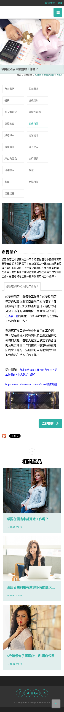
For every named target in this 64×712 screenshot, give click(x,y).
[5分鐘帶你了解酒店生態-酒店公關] (32, 627)
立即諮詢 (48, 423)
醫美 (6, 100)
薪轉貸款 (34, 88)
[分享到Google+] (36, 693)
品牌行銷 (34, 181)
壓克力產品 (10, 158)
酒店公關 (13, 316)
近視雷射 (34, 100)
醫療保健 (9, 146)
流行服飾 (34, 158)
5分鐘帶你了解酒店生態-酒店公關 (31, 656)
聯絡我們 (50, 2)
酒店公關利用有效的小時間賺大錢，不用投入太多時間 (29, 588)
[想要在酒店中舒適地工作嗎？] (32, 490)
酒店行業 (34, 123)
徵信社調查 (35, 112)
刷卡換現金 (10, 112)
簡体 (59, 2)
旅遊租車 (9, 135)
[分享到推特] (28, 693)
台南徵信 (9, 88)
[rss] (44, 693)
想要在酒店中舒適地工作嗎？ (22, 286)
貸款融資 (9, 123)
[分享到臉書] (19, 693)
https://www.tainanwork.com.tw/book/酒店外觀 (31, 384)
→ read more (14, 526)
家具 (6, 181)
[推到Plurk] (4, 436)
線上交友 (34, 146)
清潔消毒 (34, 135)
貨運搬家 (9, 170)
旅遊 (31, 170)
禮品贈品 (9, 193)
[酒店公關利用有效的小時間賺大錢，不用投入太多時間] (32, 558)
